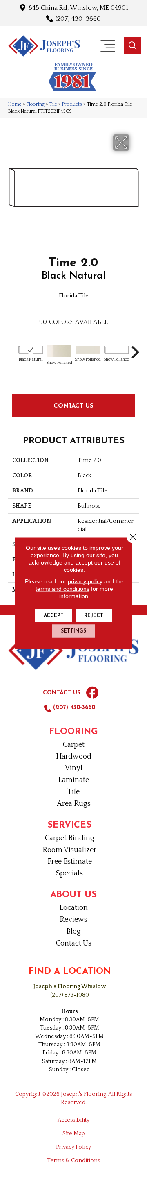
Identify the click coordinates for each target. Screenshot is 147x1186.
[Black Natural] (30, 350)
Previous (12, 348)
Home (15, 104)
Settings (73, 630)
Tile (53, 104)
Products (72, 104)
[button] (132, 45)
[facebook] (92, 693)
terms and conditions (62, 588)
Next (135, 348)
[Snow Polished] (59, 350)
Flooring (36, 104)
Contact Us (73, 405)
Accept (54, 615)
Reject (93, 615)
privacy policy (85, 581)
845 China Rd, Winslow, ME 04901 (78, 7)
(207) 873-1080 (69, 995)
